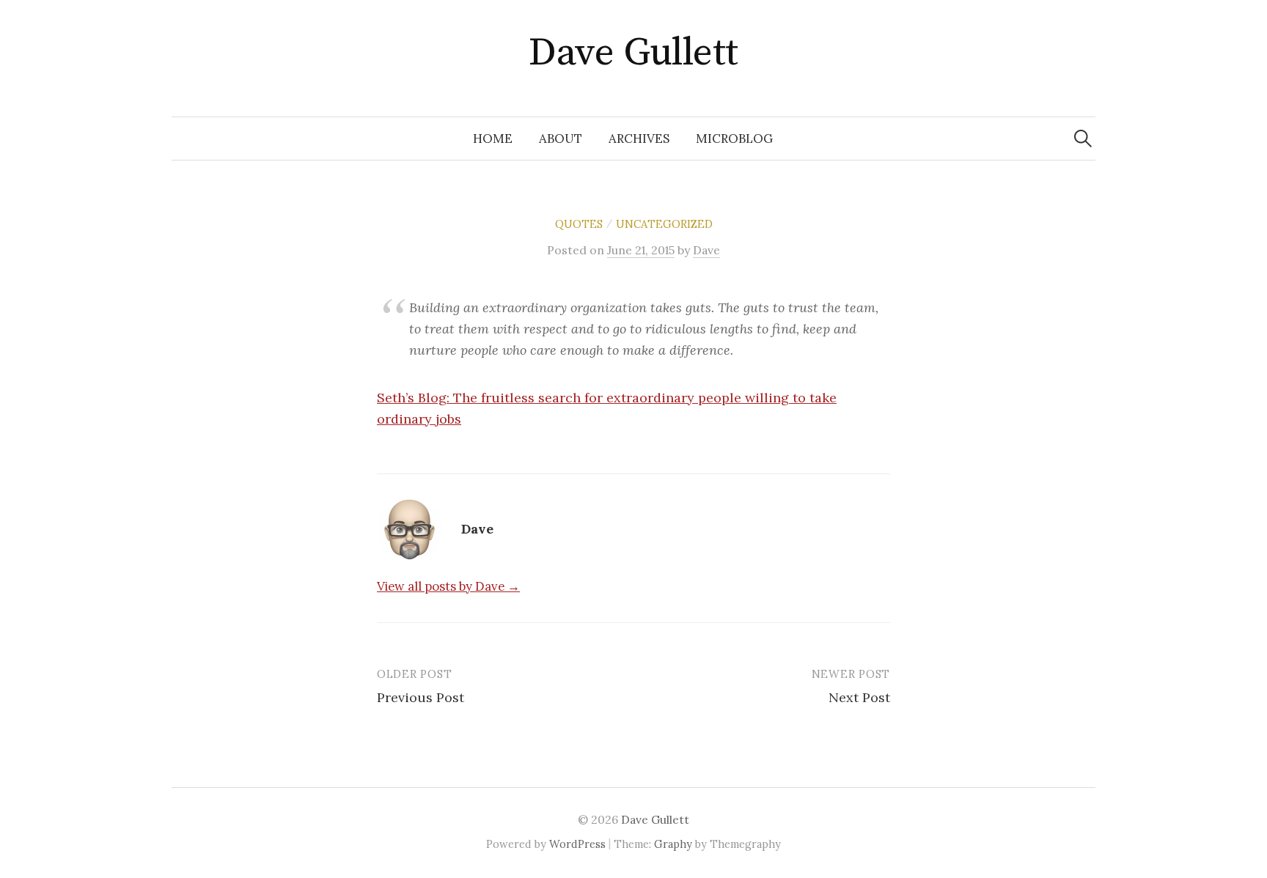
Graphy (673, 844)
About (560, 138)
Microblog (734, 138)
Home (493, 138)
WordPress (577, 844)
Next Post (859, 697)
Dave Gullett (633, 53)
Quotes (579, 224)
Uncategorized (664, 224)
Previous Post (420, 697)
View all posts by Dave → (448, 586)
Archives (639, 138)
